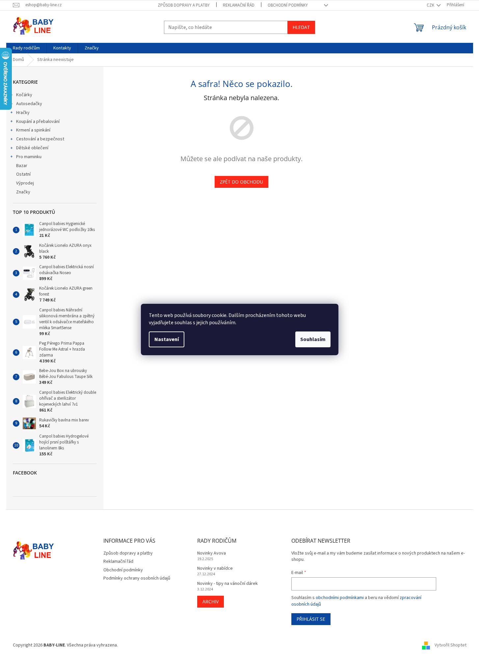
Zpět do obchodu (241, 182)
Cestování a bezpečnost (40, 139)
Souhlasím (313, 339)
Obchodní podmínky (288, 5)
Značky (23, 192)
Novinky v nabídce (215, 568)
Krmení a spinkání (33, 130)
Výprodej (25, 183)
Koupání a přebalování (38, 121)
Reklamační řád (238, 5)
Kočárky (24, 95)
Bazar (21, 165)
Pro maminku (28, 157)
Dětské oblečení (32, 148)
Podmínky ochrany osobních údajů (136, 578)
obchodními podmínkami (340, 597)
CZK (431, 5)
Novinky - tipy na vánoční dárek (227, 584)
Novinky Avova (211, 553)
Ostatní (23, 174)
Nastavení (166, 339)
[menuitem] (26, 48)
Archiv (210, 601)
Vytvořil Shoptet (450, 645)
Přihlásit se (311, 619)
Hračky (23, 112)
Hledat (301, 27)
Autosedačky (29, 103)
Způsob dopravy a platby (184, 5)
